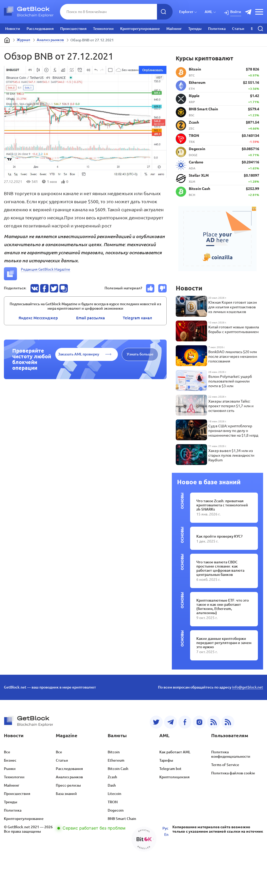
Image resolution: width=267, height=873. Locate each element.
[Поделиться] (35, 288)
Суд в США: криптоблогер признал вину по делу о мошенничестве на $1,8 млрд (233, 430)
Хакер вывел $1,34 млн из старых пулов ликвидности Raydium (231, 455)
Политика (217, 29)
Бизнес (10, 760)
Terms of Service (225, 765)
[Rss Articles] (227, 722)
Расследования (40, 29)
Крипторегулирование (140, 29)
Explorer (186, 12)
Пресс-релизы (68, 785)
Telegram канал (137, 318)
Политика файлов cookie (233, 773)
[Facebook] (184, 722)
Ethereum (116, 760)
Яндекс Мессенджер (38, 318)
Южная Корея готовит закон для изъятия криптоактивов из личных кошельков (232, 307)
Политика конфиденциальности (230, 754)
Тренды (195, 29)
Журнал (23, 40)
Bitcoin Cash (118, 769)
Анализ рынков (50, 40)
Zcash (112, 777)
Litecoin (114, 794)
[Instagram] (199, 722)
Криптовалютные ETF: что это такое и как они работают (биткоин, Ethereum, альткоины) (222, 606)
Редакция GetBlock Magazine (45, 269)
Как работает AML (174, 752)
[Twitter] (156, 722)
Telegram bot (170, 769)
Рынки (10, 769)
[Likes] (150, 288)
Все (7, 752)
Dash (112, 785)
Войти (235, 12)
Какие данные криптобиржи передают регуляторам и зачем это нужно (223, 642)
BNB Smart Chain (122, 819)
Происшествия (73, 29)
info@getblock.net (247, 687)
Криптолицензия (174, 777)
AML (208, 12)
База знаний (66, 794)
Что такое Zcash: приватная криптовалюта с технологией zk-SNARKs (222, 505)
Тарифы (166, 760)
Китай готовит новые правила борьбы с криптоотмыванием (233, 329)
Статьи (238, 29)
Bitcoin (114, 752)
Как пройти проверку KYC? (219, 536)
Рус (165, 828)
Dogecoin (116, 810)
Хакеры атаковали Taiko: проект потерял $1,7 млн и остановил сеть (230, 406)
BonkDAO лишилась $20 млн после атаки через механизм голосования (232, 356)
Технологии (103, 29)
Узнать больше (140, 354)
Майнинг (174, 29)
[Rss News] (213, 722)
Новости (12, 29)
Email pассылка (90, 318)
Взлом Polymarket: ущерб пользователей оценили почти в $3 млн (230, 381)
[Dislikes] (162, 288)
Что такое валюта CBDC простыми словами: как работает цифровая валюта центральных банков (220, 568)
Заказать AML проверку (78, 354)
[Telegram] (170, 722)
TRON (113, 802)
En (166, 834)
